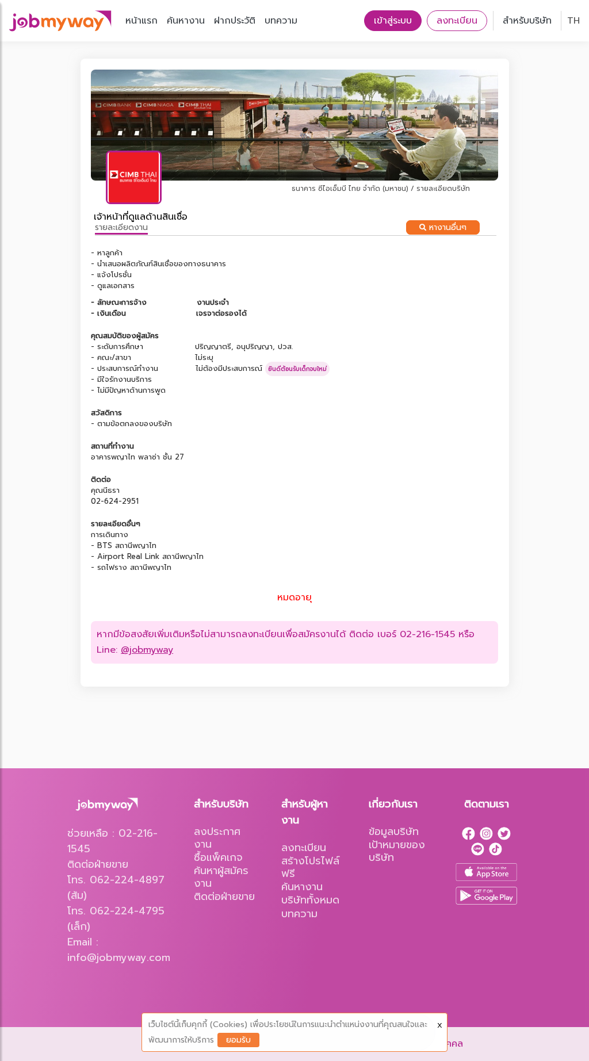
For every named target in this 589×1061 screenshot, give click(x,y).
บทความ (281, 21)
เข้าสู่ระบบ (393, 21)
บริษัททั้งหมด (310, 900)
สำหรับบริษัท (527, 21)
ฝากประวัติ (234, 21)
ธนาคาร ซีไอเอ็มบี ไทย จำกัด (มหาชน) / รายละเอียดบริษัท (381, 188)
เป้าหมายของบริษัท (397, 851)
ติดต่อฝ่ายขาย (224, 896)
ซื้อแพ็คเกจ (218, 857)
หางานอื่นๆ (446, 227)
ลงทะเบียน (457, 21)
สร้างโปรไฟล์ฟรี (310, 867)
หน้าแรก (141, 21)
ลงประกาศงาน (217, 837)
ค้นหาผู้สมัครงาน (221, 877)
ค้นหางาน (186, 21)
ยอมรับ (238, 1040)
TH (573, 21)
